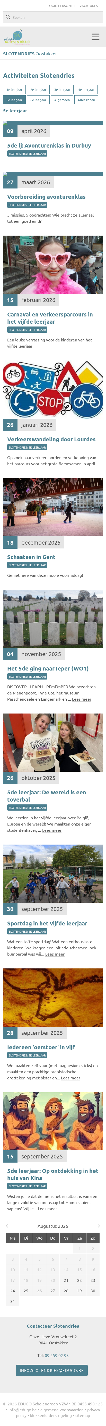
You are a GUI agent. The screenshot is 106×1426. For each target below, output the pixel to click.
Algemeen (62, 100)
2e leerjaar (38, 89)
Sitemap (82, 1415)
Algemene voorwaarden (62, 1409)
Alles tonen (86, 100)
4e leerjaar (86, 89)
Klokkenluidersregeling (51, 1415)
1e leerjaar (14, 89)
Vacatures (89, 5)
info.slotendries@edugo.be (52, 1370)
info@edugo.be (22, 1409)
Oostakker (30, 53)
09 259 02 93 (57, 1355)
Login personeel (62, 5)
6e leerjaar (38, 100)
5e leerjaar (14, 100)
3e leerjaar (62, 89)
